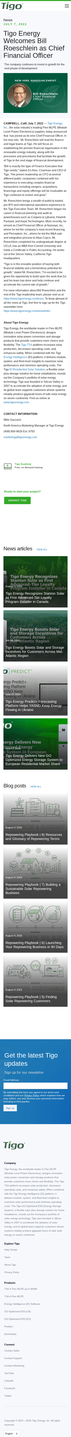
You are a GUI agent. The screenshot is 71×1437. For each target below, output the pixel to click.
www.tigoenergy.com (16, 402)
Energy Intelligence (15, 357)
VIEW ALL (42, 549)
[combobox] (11, 1433)
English (9, 1433)
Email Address (11, 1080)
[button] (66, 6)
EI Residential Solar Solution (27, 369)
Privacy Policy (31, 1095)
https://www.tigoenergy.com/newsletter (27, 310)
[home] (12, 6)
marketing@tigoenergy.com (20, 437)
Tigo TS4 (26, 344)
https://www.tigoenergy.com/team (24, 298)
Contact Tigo (17, 500)
